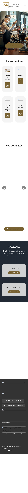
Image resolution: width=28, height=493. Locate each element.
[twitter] (6, 467)
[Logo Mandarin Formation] (11, 3)
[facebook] (3, 467)
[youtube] (9, 467)
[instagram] (12, 467)
